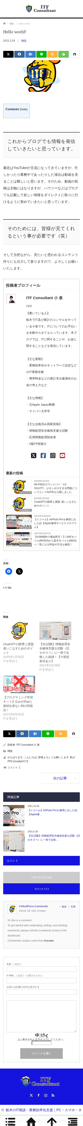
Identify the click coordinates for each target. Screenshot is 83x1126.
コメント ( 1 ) (41, 888)
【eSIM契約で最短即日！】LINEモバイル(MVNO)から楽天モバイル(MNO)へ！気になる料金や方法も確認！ (55, 540)
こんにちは (30, 757)
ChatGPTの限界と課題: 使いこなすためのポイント (55, 503)
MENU (10, 1123)
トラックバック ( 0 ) (41, 877)
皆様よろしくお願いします (53, 757)
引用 (73, 906)
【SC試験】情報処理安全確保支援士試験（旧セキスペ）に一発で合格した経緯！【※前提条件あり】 (54, 652)
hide (24, 109)
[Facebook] (43, 455)
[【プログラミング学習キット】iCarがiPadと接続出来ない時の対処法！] (19, 684)
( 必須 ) (14, 964)
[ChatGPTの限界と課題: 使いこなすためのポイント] (19, 631)
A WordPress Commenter (33, 906)
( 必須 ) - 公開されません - (25, 975)
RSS (52, 1094)
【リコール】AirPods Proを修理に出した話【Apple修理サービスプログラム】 (55, 523)
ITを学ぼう (25, 510)
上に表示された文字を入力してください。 (41, 1039)
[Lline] (41, 54)
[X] (33, 455)
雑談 (23, 40)
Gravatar (49, 940)
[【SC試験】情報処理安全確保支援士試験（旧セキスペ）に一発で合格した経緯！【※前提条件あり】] (55, 631)
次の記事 (60, 778)
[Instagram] (53, 455)
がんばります (15, 757)
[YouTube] (62, 455)
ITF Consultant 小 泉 (28, 744)
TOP (52, 1123)
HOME (31, 1123)
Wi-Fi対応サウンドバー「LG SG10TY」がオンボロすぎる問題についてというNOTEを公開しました (55, 488)
